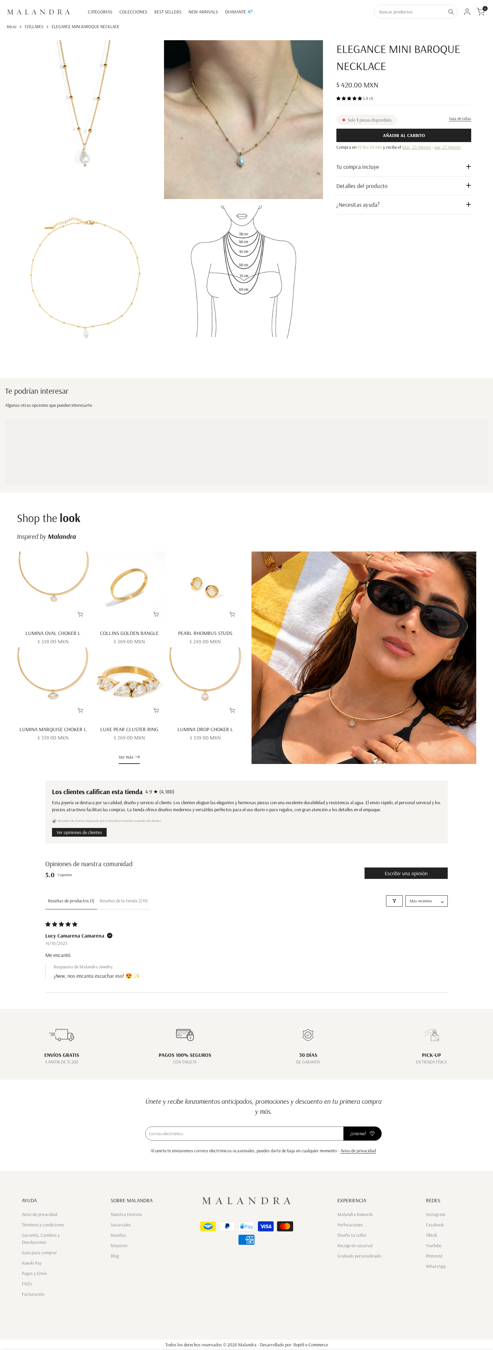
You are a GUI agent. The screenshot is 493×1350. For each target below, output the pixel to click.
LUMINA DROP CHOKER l (205, 729)
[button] (349, 98)
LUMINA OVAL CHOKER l (52, 633)
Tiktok (431, 1235)
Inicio (11, 26)
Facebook (435, 1225)
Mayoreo (119, 1245)
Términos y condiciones (43, 1225)
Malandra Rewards (355, 1214)
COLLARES (34, 26)
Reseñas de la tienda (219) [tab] (124, 901)
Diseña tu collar (352, 1235)
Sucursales (121, 1225)
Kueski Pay (32, 1263)
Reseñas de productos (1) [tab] (71, 901)
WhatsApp (436, 1266)
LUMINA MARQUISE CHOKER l (53, 729)
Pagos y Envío (34, 1273)
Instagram (435, 1214)
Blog (115, 1256)
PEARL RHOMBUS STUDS (205, 633)
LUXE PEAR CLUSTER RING (129, 729)
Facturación (33, 1294)
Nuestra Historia (126, 1214)
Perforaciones (350, 1225)
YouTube (433, 1245)
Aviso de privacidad (358, 1151)
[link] (364, 658)
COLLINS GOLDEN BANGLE (129, 633)
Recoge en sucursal (355, 1245)
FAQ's (27, 1284)
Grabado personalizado (359, 1256)
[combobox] (409, 11)
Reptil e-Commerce (310, 1345)
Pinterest (434, 1256)
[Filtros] (394, 901)
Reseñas (118, 1235)
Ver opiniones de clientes (79, 832)
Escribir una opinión (406, 873)
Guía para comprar (39, 1252)
